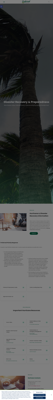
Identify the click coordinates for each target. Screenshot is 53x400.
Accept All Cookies (39, 397)
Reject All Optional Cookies (39, 395)
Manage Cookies (39, 392)
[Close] (51, 395)
